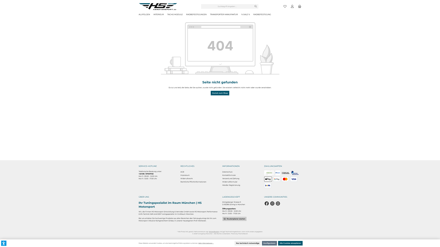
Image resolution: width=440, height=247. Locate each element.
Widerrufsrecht (186, 178)
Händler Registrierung (231, 185)
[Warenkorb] (299, 6)
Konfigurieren (269, 243)
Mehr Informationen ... (206, 243)
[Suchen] (255, 6)
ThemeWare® (243, 234)
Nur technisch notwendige (247, 243)
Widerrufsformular (229, 182)
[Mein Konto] (292, 6)
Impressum (185, 175)
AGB (182, 172)
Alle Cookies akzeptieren (290, 243)
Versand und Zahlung (230, 178)
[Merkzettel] (285, 6)
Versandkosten (214, 231)
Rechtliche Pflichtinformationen (193, 182)
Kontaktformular (229, 175)
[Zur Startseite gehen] (159, 6)
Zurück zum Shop (220, 93)
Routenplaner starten (235, 219)
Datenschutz (227, 172)
